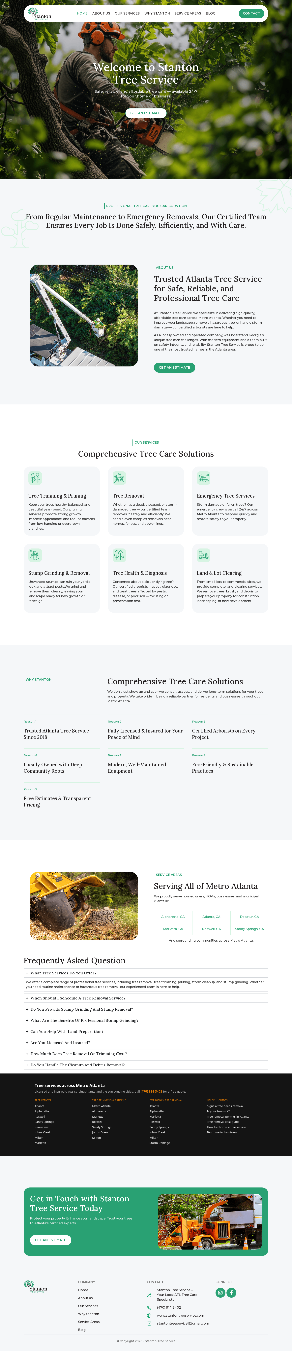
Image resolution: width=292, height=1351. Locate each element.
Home (82, 13)
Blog (210, 13)
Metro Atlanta (101, 1106)
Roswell (40, 1116)
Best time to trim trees (222, 1132)
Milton (39, 1138)
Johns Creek (43, 1132)
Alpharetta (42, 1111)
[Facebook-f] (231, 1293)
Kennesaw (41, 1127)
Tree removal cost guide (223, 1122)
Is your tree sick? (218, 1111)
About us (101, 13)
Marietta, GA (173, 929)
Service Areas (188, 13)
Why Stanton (157, 13)
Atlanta (39, 1106)
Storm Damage (160, 1143)
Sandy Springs (44, 1122)
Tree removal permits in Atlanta (228, 1116)
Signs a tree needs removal (225, 1106)
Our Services (127, 13)
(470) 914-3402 (151, 1091)
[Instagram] (220, 1293)
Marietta (40, 1143)
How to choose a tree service (226, 1127)
